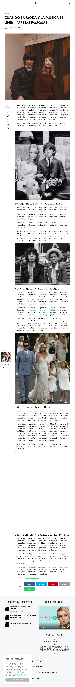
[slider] (46, 627)
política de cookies (18, 672)
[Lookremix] (37, 3)
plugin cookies (19, 675)
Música (7, 13)
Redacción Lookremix (17, 27)
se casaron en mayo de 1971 (42, 310)
